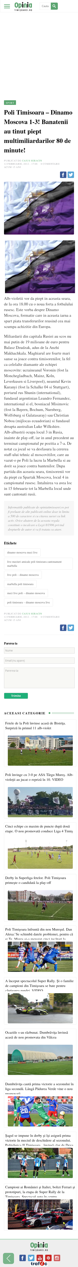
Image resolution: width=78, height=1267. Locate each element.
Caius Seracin (32, 160)
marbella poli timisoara (20, 584)
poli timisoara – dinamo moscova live (28, 602)
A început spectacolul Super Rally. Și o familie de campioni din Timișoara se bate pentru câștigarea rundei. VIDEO (39, 985)
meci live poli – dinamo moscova (26, 593)
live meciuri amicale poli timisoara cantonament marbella (34, 564)
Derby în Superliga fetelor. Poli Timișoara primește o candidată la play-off (35, 880)
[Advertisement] (39, 41)
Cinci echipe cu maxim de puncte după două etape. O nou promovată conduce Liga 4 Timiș (39, 828)
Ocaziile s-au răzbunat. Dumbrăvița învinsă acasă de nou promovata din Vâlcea (36, 1034)
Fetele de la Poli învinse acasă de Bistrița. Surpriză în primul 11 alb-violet (35, 725)
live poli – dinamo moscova (23, 575)
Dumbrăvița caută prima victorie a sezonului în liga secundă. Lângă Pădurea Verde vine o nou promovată (39, 1088)
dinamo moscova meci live (22, 552)
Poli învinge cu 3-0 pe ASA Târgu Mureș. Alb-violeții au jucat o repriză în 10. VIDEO (39, 777)
